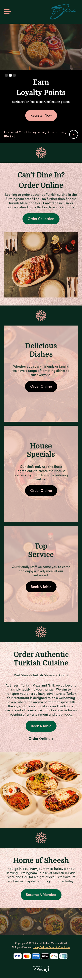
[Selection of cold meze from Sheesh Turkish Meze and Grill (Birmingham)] (41, 265)
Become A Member (41, 894)
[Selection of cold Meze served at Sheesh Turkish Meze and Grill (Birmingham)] (41, 790)
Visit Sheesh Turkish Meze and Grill (40, 675)
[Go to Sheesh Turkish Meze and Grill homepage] (63, 12)
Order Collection (41, 218)
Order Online (41, 386)
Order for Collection (41, 115)
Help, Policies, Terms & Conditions (51, 947)
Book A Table (41, 586)
